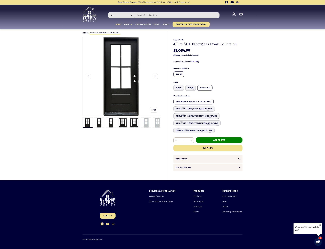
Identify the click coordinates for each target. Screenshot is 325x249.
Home (85, 33)
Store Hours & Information (161, 201)
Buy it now (208, 148)
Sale (118, 24)
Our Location (143, 24)
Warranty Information (232, 211)
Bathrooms (198, 201)
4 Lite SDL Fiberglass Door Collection (105, 33)
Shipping (176, 55)
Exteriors (197, 206)
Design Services (156, 196)
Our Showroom (229, 196)
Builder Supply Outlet (95, 240)
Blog (156, 24)
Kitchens (197, 196)
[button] (241, 14)
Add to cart (219, 140)
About (165, 24)
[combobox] (163, 15)
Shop (126, 24)
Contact (107, 216)
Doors (196, 211)
